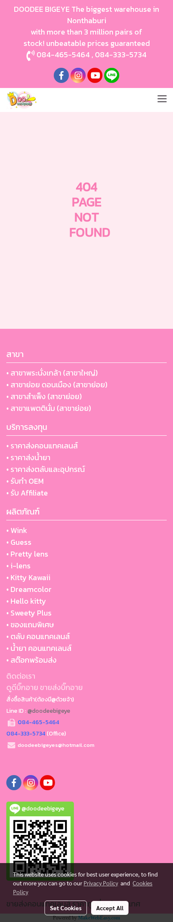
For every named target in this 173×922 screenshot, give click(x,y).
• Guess (18, 542)
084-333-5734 (121, 54)
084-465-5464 (63, 54)
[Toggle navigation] (162, 100)
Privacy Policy (101, 883)
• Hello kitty (26, 601)
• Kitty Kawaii (28, 577)
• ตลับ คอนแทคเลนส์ (38, 636)
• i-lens (18, 565)
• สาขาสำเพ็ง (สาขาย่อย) (44, 396)
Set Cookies (65, 907)
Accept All (109, 907)
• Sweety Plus (29, 612)
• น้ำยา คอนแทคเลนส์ (38, 648)
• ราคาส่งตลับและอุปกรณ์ (45, 469)
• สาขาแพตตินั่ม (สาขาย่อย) (48, 408)
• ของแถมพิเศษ (30, 624)
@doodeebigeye (48, 710)
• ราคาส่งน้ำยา (28, 457)
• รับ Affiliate (27, 492)
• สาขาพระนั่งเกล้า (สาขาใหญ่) (52, 372)
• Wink (16, 530)
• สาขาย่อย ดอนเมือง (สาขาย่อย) (56, 384)
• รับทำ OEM (25, 481)
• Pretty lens (27, 554)
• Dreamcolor (29, 589)
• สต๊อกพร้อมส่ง (31, 660)
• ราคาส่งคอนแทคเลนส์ (42, 445)
